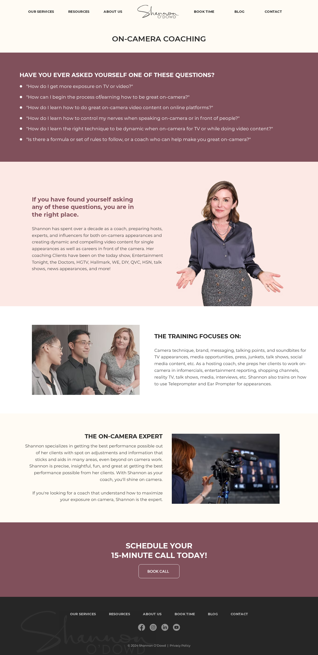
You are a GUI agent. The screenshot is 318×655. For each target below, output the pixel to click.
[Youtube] (176, 627)
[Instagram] (153, 627)
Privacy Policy (180, 645)
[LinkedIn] (164, 627)
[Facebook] (141, 627)
